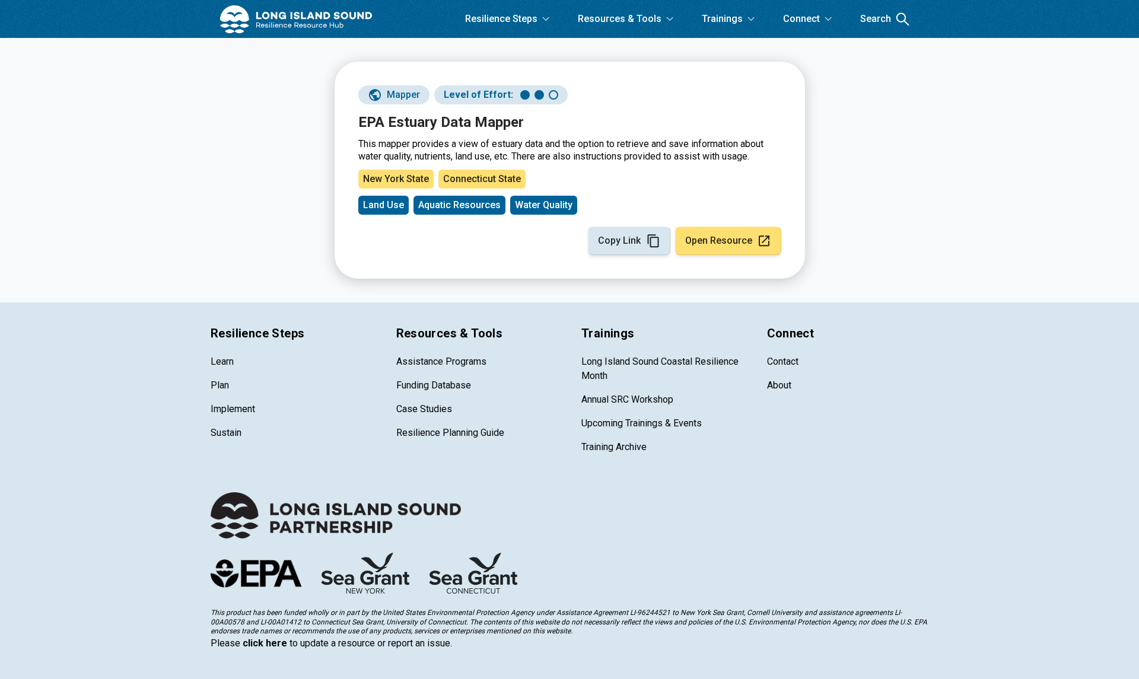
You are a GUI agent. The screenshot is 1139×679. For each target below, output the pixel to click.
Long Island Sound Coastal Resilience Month (660, 368)
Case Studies (424, 409)
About (779, 385)
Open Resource (718, 240)
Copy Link (619, 240)
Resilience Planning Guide (450, 432)
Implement (233, 409)
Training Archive (614, 446)
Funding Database (433, 385)
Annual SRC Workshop (627, 399)
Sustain (226, 432)
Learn (222, 361)
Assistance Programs (441, 361)
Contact (782, 361)
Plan (220, 385)
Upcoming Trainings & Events (641, 423)
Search (875, 18)
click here (265, 643)
